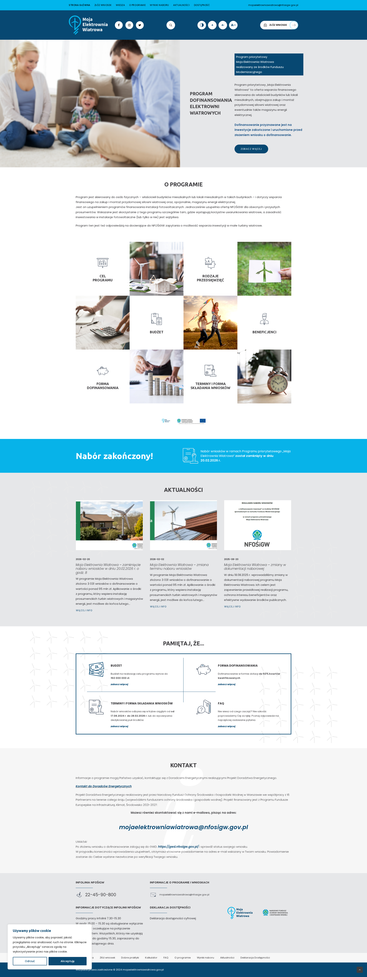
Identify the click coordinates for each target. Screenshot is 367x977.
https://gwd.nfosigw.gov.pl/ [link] (178, 847)
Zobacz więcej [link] (251, 149)
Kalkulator (151, 957)
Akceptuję (68, 961)
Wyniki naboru (159, 5)
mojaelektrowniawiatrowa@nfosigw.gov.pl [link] (183, 827)
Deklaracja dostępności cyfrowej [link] (173, 918)
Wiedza (120, 5)
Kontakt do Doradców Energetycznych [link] (104, 786)
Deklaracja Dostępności (255, 957)
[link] (88, 25)
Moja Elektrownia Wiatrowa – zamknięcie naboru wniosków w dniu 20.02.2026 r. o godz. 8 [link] (108, 569)
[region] (50, 946)
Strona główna (79, 5)
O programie (137, 5)
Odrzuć (30, 961)
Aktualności (181, 5)
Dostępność (202, 5)
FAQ (165, 957)
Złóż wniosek (103, 5)
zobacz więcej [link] (119, 684)
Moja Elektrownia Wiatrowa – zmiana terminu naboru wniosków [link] (179, 567)
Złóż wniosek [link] (278, 25)
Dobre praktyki (130, 957)
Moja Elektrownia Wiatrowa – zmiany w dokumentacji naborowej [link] (255, 567)
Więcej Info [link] (84, 610)
